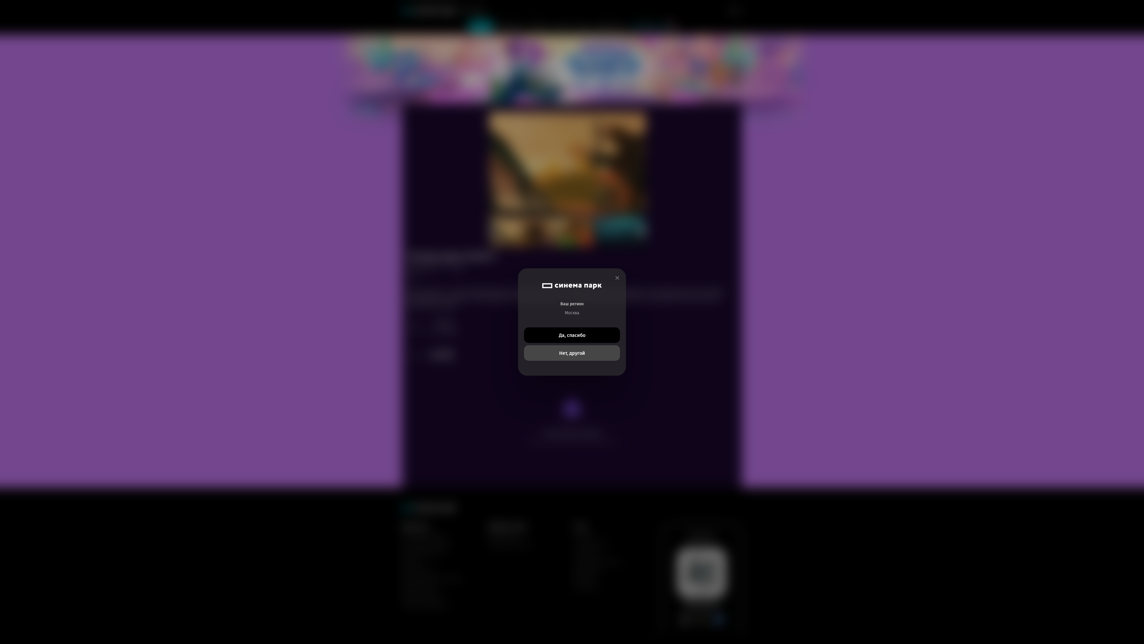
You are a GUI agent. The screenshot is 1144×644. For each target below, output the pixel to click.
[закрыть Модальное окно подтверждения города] (617, 278)
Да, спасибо (572, 335)
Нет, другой (572, 353)
